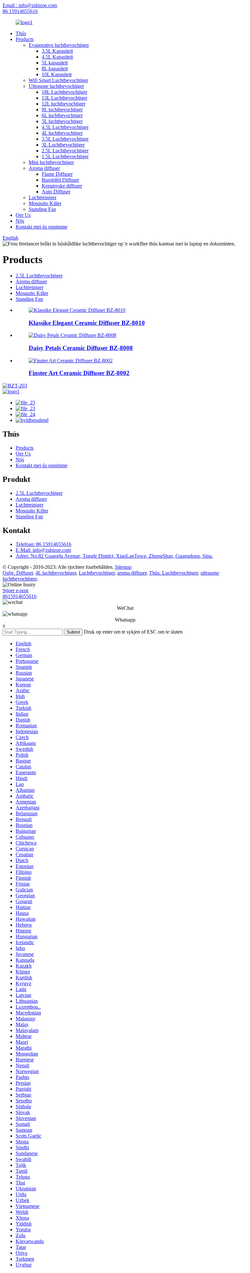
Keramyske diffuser (62, 186)
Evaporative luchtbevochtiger (59, 45)
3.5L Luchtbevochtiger (65, 139)
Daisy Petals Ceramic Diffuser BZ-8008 (81, 347)
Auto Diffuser (56, 191)
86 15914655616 (20, 11)
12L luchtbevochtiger (63, 103)
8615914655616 (19, 596)
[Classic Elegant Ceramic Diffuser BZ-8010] (77, 310)
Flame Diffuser (57, 174)
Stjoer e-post (15, 590)
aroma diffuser (131, 573)
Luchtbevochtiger (97, 573)
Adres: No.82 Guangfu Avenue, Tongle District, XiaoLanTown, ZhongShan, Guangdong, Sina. (114, 556)
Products (25, 39)
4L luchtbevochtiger (62, 133)
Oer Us (23, 215)
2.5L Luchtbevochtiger (65, 150)
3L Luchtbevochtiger (63, 144)
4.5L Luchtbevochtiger (65, 127)
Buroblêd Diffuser (60, 180)
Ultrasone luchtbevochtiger (56, 86)
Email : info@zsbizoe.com (30, 5)
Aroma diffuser (44, 168)
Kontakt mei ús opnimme (41, 227)
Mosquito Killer (45, 203)
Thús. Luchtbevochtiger (173, 573)
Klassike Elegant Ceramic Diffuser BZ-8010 (87, 322)
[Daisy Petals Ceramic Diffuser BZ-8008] (72, 335)
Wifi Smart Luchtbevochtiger (58, 80)
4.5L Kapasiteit (57, 57)
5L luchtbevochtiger (62, 121)
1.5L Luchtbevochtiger (65, 156)
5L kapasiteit (55, 62)
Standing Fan (42, 209)
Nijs (20, 221)
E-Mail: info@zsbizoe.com (43, 550)
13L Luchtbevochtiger (64, 98)
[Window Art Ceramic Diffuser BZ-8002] (71, 360)
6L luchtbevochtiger (62, 115)
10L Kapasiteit (57, 74)
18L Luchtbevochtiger (64, 92)
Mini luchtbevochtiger (51, 162)
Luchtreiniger (42, 197)
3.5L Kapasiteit (57, 51)
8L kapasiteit (55, 68)
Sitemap (123, 567)
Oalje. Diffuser (18, 573)
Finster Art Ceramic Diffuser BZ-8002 (79, 373)
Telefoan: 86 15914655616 (43, 544)
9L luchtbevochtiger (62, 109)
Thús (21, 33)
